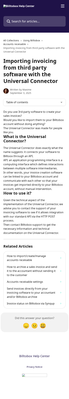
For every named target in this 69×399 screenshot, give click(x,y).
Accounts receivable (14, 44)
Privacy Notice (34, 366)
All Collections (11, 40)
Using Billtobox (31, 40)
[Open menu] (63, 6)
